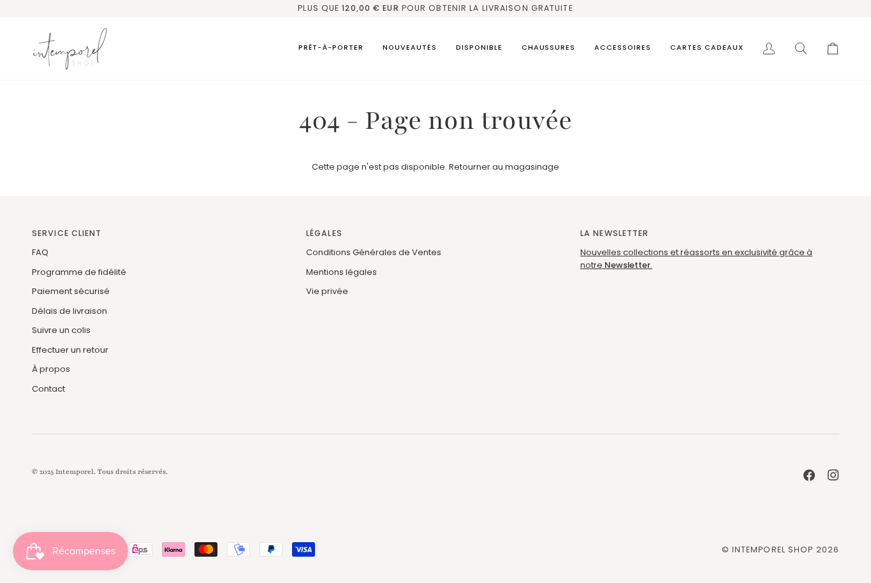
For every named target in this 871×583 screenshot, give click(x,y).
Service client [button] (67, 233)
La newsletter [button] (614, 233)
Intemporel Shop (773, 549)
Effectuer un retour (70, 350)
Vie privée (327, 291)
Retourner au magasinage (504, 167)
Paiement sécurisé (71, 291)
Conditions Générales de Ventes (373, 252)
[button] (331, 48)
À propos (51, 369)
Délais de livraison (69, 311)
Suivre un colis (61, 330)
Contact (48, 389)
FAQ (40, 252)
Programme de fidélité (79, 272)
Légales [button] (324, 233)
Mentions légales (341, 272)
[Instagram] (833, 475)
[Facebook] (809, 475)
